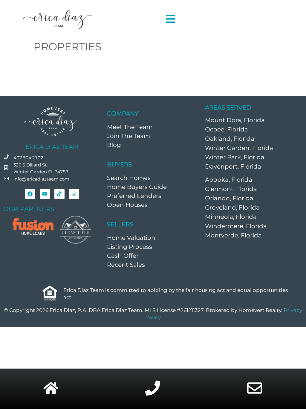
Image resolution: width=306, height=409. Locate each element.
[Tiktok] (59, 194)
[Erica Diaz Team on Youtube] (45, 194)
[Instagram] (74, 194)
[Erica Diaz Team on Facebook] (30, 194)
